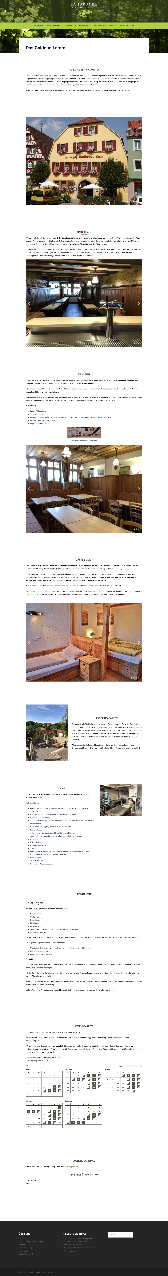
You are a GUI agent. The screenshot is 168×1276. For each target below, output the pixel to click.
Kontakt (22, 1244)
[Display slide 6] (136, 201)
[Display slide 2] (129, 201)
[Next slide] (139, 161)
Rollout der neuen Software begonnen (78, 1238)
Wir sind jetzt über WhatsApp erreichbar (79, 1248)
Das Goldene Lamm (53, 26)
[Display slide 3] (131, 201)
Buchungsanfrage (100, 26)
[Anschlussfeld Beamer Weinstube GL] (84, 432)
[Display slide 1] (128, 201)
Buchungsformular (72, 1167)
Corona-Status (69, 1251)
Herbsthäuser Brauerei (118, 973)
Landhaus (117, 569)
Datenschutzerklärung (27, 1254)
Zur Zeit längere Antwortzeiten (75, 1241)
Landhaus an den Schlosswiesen (77, 26)
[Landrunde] (84, 11)
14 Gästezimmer (46, 85)
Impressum (23, 1251)
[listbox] (130, 1066)
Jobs (132, 26)
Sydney (53, 1272)
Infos (111, 26)
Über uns (122, 26)
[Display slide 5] (134, 201)
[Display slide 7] (138, 201)
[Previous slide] (29, 161)
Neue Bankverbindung (72, 1244)
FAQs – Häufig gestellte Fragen (31, 1241)
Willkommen (38, 26)
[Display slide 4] (133, 201)
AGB (21, 1238)
